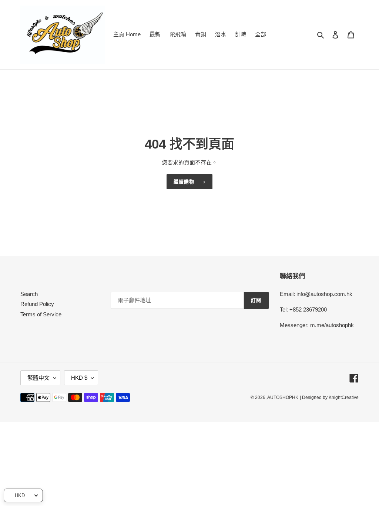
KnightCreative (344, 397)
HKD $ (79, 377)
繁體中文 (38, 377)
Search (29, 294)
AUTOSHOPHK (282, 397)
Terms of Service (40, 314)
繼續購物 (184, 181)
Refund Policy (37, 304)
